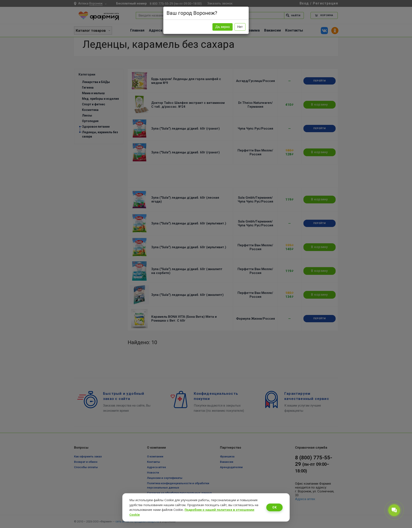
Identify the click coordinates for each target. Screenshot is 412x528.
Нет (240, 27)
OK (274, 507)
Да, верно (222, 27)
